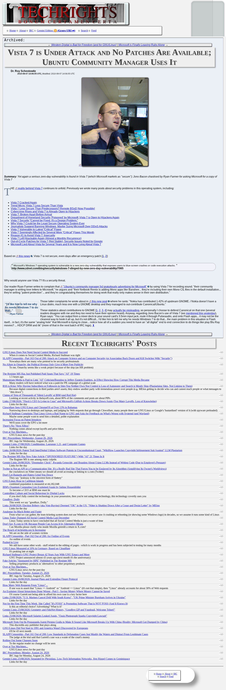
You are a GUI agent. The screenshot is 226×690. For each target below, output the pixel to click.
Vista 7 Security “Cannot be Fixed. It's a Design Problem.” (44, 220)
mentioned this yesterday (200, 313)
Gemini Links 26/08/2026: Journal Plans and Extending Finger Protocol (40, 579)
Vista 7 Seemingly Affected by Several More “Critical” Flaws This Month (52, 232)
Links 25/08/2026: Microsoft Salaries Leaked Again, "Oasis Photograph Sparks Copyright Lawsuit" (55, 615)
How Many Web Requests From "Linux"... (25, 585)
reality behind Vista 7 (30, 188)
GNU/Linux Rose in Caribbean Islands (23, 481)
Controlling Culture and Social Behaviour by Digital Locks (33, 493)
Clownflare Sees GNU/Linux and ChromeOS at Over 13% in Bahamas (40, 407)
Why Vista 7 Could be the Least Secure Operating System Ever (48, 223)
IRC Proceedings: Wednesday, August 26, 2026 (27, 438)
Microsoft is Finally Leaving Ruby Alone (141, 44)
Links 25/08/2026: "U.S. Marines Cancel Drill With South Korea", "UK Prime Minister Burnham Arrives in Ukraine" (64, 597)
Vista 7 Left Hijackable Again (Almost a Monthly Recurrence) (46, 238)
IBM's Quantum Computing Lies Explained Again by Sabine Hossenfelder (42, 487)
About (22, 30)
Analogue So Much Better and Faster (22, 511)
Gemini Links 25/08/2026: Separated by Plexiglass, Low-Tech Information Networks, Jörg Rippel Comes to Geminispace (66, 658)
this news (24, 256)
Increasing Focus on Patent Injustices (22, 419)
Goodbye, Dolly (11, 499)
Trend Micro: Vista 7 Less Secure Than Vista (37, 205)
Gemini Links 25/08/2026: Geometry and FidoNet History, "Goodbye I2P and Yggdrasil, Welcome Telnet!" (59, 609)
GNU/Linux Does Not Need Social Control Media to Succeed (35, 352)
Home (12, 30)
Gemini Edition (45, 30)
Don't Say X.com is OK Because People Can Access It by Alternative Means (43, 523)
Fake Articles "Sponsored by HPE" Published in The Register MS (37, 560)
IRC (31, 30)
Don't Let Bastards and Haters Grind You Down (28, 474)
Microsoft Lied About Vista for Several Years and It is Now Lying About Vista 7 (56, 244)
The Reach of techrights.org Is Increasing (24, 530)
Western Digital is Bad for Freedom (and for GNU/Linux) (83, 44)
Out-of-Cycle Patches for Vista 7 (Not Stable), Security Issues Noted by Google (57, 241)
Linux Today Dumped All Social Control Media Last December (36, 517)
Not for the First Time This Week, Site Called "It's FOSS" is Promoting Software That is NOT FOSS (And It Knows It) (65, 603)
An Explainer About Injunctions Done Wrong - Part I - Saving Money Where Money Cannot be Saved (56, 591)
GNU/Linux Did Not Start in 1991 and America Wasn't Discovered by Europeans (45, 628)
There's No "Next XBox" (16, 425)
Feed (93, 30)
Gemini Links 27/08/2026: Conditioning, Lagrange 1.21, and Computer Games (44, 444)
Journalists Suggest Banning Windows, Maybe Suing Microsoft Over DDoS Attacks (59, 226)
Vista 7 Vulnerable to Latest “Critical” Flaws (36, 229)
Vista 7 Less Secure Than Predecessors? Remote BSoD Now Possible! (53, 208)
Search (84, 30)
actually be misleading (126, 310)
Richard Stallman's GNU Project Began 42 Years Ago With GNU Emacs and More (46, 554)
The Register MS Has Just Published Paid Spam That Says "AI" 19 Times (41, 373)
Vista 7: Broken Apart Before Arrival (31, 214)
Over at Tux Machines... (15, 432)
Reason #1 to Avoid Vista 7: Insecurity (33, 235)
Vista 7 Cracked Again (24, 202)
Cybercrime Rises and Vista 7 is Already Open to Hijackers (45, 211)
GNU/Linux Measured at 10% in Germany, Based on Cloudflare (36, 548)
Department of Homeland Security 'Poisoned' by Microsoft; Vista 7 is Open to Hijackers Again (65, 217)
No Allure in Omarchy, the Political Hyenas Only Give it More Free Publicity (43, 364)
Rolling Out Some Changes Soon (20, 640)
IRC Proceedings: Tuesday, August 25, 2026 (26, 573)
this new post (99, 301)
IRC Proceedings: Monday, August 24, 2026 (26, 652)
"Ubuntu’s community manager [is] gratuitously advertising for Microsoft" (105, 286)
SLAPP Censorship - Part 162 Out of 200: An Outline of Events (36, 536)
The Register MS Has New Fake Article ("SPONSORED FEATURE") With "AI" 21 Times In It (53, 456)
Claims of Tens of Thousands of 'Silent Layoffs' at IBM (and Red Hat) (39, 395)
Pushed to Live (10, 542)
